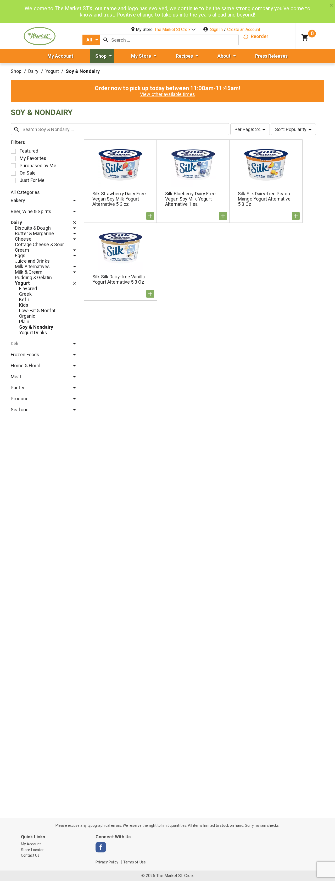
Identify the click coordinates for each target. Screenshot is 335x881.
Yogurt (52, 71)
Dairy (33, 71)
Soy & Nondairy (83, 71)
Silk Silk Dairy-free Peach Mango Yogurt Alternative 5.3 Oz (264, 199)
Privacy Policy (107, 862)
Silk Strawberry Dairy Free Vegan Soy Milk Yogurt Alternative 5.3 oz (119, 199)
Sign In (216, 29)
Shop (16, 71)
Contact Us (30, 855)
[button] (175, 29)
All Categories (25, 192)
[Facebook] (101, 847)
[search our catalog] (105, 40)
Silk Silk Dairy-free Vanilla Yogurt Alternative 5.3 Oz (118, 279)
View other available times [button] (167, 94)
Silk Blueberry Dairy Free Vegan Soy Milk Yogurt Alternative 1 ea (190, 199)
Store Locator (32, 850)
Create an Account (243, 29)
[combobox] (91, 40)
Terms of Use (134, 862)
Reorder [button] (260, 36)
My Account (31, 844)
